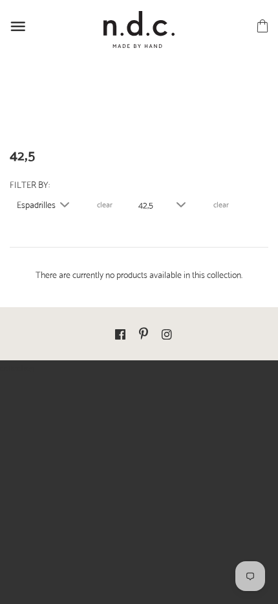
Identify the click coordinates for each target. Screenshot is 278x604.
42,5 (145, 204)
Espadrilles (36, 204)
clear (104, 204)
